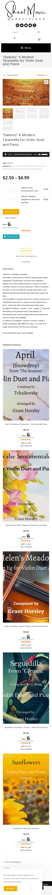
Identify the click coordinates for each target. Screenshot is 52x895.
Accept (10, 889)
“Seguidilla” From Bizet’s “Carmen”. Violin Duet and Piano (26, 727)
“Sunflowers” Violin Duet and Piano (26, 828)
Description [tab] (26, 251)
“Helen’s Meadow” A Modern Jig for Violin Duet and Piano (26, 626)
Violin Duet (31, 169)
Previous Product (12, 75)
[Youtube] (30, 25)
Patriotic (39, 166)
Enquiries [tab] (26, 262)
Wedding (39, 169)
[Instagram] (34, 25)
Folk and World (17, 166)
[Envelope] (26, 25)
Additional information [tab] (26, 256)
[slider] (44, 154)
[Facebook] (17, 25)
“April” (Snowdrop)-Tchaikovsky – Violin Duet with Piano (26, 424)
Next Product (41, 75)
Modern (32, 166)
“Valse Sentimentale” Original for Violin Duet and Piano (26, 525)
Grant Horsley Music (10, 227)
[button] (46, 82)
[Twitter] (22, 25)
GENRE (26, 166)
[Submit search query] (38, 32)
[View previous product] (4, 75)
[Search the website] (26, 32)
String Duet (22, 169)
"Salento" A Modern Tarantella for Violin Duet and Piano (30, 199)
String (15, 169)
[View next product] (47, 75)
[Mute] (39, 154)
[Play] (6, 154)
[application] (26, 154)
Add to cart (11, 212)
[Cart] (39, 39)
